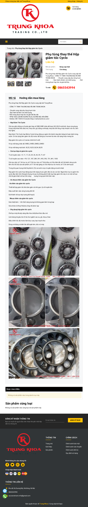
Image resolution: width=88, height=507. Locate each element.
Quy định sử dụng (72, 453)
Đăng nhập (71, 1)
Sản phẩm (49, 450)
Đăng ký (80, 1)
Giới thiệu (49, 447)
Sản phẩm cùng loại (18, 403)
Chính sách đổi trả (72, 450)
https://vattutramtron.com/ (39, 119)
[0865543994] (5, 496)
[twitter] (12, 465)
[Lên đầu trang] (84, 353)
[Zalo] (5, 491)
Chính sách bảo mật (73, 443)
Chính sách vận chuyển (74, 447)
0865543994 (66, 87)
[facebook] (7, 465)
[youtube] (23, 465)
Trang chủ (49, 443)
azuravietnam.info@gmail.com (19, 496)
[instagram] (18, 465)
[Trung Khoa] (30, 20)
